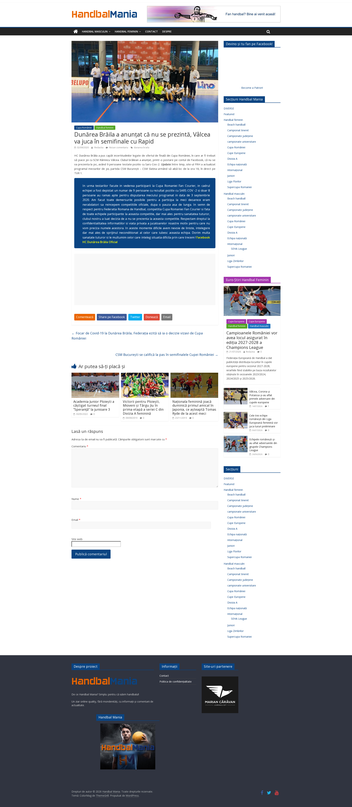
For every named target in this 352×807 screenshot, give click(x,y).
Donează (152, 317)
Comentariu (80, 446)
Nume (76, 499)
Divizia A (232, 158)
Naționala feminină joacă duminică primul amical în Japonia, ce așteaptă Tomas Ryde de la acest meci (194, 407)
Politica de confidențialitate (176, 681)
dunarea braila (141, 147)
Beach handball (236, 124)
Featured (229, 114)
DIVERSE (229, 108)
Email (166, 317)
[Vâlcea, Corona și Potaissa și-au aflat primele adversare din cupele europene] (235, 390)
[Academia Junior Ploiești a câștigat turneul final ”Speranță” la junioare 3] (95, 375)
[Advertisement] (144, 279)
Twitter (135, 317)
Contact (151, 31)
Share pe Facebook (112, 317)
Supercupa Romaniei (239, 187)
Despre (167, 31)
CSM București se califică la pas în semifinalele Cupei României (166, 354)
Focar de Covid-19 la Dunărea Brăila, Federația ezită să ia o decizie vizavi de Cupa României (137, 336)
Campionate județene (240, 136)
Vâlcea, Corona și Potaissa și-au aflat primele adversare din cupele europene (262, 397)
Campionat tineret (238, 130)
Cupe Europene (236, 153)
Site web (77, 539)
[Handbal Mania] (76, 31)
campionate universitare (241, 141)
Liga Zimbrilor (235, 261)
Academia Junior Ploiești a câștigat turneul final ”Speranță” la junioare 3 (93, 405)
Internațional (234, 170)
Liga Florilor (234, 181)
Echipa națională (237, 164)
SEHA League (239, 248)
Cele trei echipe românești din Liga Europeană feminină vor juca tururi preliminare (263, 421)
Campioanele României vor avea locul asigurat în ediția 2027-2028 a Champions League (251, 340)
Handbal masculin (95, 31)
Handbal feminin (126, 31)
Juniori (231, 175)
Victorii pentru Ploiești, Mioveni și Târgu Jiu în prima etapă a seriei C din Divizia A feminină (143, 407)
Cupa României (84, 127)
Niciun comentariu (118, 147)
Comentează (84, 317)
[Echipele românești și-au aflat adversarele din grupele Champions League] (235, 437)
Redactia (99, 147)
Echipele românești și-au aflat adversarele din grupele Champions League (263, 445)
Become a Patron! (252, 87)
